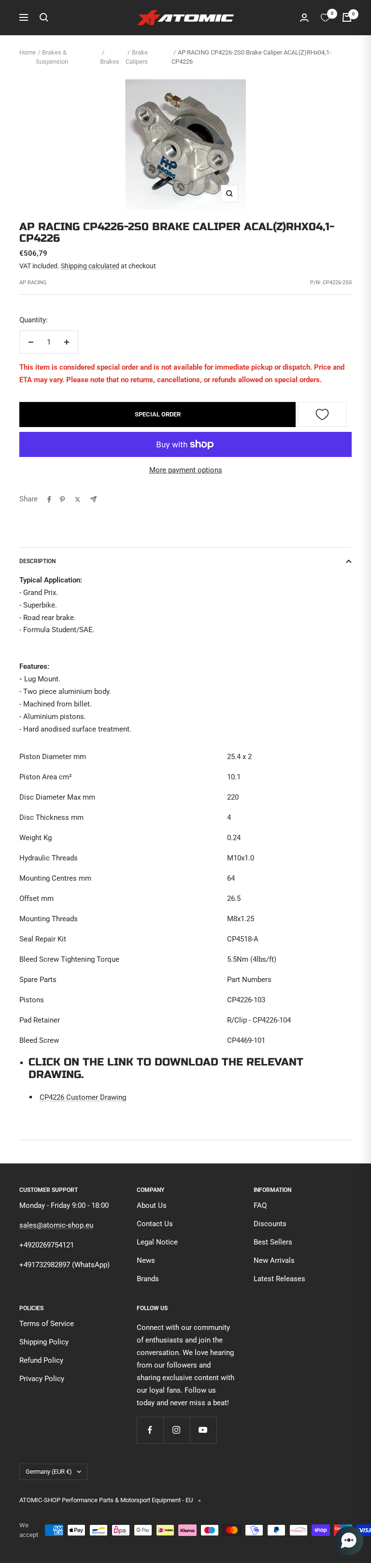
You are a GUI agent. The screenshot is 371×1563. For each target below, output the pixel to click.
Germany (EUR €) (49, 1471)
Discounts (270, 1223)
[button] (348, 1540)
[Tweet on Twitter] (77, 499)
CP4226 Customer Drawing (83, 1097)
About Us (152, 1205)
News (146, 1260)
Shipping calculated (90, 266)
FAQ (260, 1205)
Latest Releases (279, 1278)
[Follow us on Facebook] (150, 1430)
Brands (148, 1278)
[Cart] (347, 17)
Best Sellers (273, 1242)
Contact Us (155, 1223)
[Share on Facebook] (49, 499)
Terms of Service (46, 1323)
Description (37, 561)
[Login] (304, 18)
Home (27, 52)
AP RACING (33, 282)
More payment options (185, 470)
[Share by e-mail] (93, 499)
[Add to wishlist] (322, 414)
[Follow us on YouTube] (203, 1430)
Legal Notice (157, 1242)
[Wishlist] (325, 18)
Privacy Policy (41, 1378)
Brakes (109, 61)
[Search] (44, 17)
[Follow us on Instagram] (176, 1430)
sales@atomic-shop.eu (56, 1225)
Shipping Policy (44, 1342)
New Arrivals (274, 1260)
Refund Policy (41, 1360)
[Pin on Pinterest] (62, 499)
